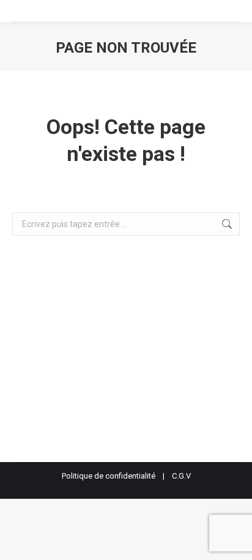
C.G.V (181, 475)
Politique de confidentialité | (117, 475)
